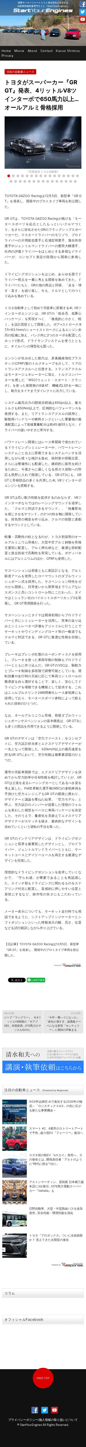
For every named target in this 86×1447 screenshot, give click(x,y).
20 (24, 181)
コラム (9, 1293)
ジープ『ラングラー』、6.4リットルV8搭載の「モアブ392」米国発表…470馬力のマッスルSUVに (22, 1021)
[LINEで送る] (36, 980)
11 (54, 175)
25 (47, 181)
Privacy (8, 55)
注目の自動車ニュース (20, 71)
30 (70, 181)
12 (59, 175)
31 (75, 181)
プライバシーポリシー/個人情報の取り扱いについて (43, 1420)
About (32, 50)
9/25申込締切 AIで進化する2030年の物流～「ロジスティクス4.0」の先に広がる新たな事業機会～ (55, 1106)
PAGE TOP (43, 1378)
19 (20, 181)
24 (43, 181)
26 (52, 181)
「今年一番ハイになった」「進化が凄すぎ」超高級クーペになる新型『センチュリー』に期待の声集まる (63, 1021)
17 (11, 181)
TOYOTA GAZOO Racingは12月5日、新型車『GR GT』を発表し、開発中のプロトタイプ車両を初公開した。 (42, 949)
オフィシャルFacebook (23, 1319)
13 (63, 175)
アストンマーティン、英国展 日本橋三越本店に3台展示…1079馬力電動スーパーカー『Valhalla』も (56, 1186)
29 (66, 181)
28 (61, 181)
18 (15, 181)
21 (29, 181)
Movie (19, 50)
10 (50, 175)
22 (34, 181)
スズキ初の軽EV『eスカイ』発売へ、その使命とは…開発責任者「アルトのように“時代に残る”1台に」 (55, 1159)
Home (6, 50)
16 (77, 175)
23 (38, 181)
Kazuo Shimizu (68, 50)
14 (68, 175)
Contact (47, 50)
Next (75, 145)
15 (73, 175)
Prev (10, 145)
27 (56, 181)
